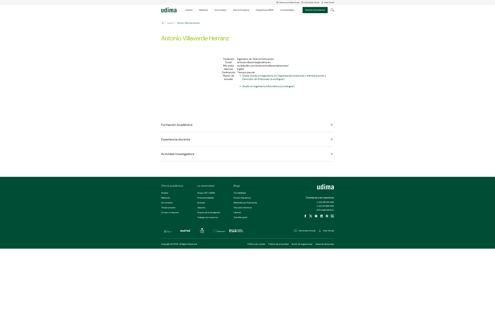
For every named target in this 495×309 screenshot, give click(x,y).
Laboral (237, 212)
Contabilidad (240, 193)
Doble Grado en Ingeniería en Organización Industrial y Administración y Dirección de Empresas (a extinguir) (284, 77)
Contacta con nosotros (320, 197)
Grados (188, 10)
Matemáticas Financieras (245, 202)
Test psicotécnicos (243, 207)
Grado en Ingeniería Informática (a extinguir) (268, 86)
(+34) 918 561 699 (325, 202)
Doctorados (220, 10)
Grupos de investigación (208, 212)
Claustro (201, 207)
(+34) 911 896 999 (325, 206)
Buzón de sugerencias (302, 244)
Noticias (201, 202)
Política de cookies (256, 244)
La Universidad (287, 10)
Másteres (203, 10)
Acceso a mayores (170, 212)
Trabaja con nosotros (207, 217)
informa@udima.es (325, 210)
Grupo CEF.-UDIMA (206, 193)
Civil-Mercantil (240, 217)
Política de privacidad (278, 244)
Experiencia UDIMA (265, 10)
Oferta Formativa (241, 10)
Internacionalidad (205, 197)
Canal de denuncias (324, 244)
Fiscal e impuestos (242, 197)
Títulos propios (168, 207)
